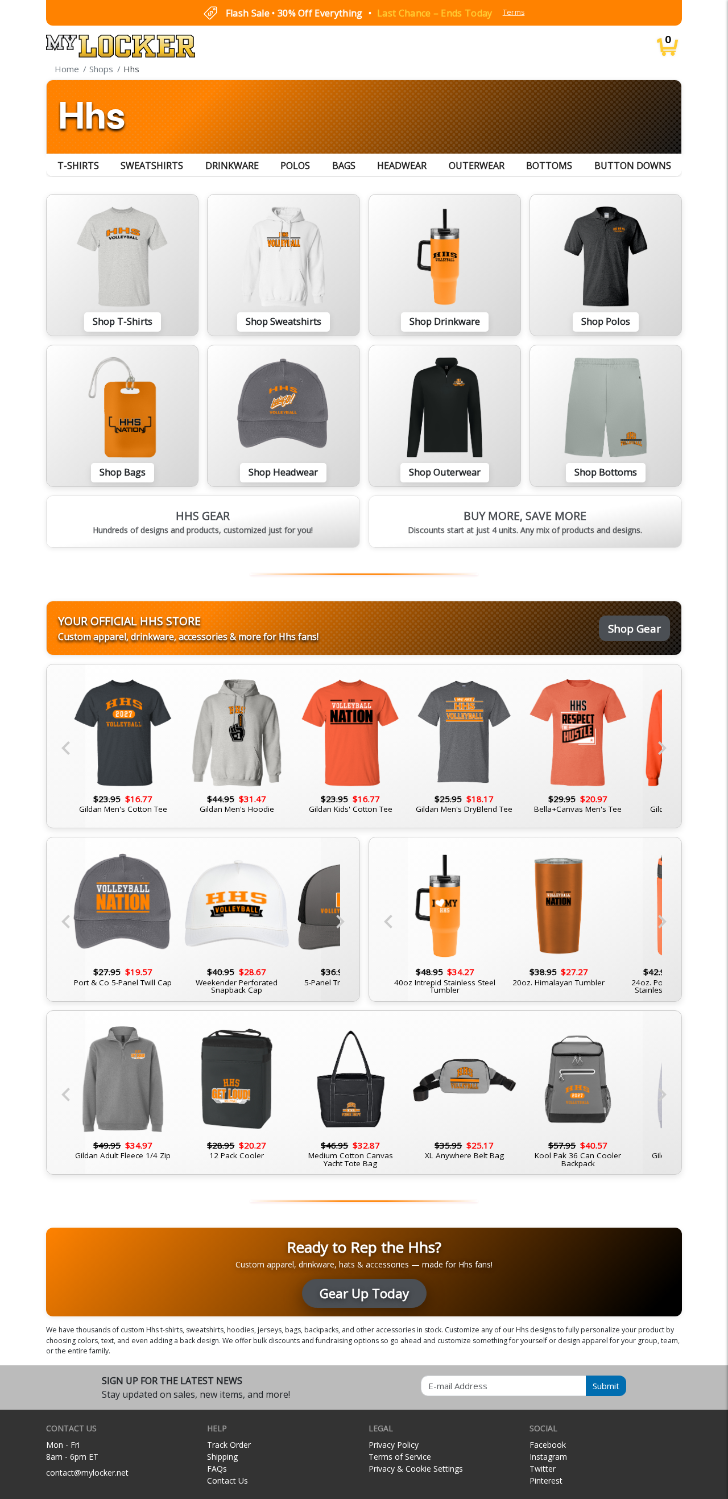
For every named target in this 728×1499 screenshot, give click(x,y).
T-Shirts (78, 165)
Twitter (543, 1468)
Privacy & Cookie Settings (416, 1468)
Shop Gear (634, 628)
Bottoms (549, 165)
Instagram (548, 1456)
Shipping (222, 1456)
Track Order (229, 1444)
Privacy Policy (394, 1444)
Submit (606, 1385)
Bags (343, 165)
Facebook (548, 1444)
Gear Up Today (364, 1293)
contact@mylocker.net (87, 1472)
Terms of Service (400, 1456)
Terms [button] (514, 12)
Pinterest (546, 1480)
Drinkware (232, 165)
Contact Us (227, 1480)
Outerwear (476, 165)
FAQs (217, 1468)
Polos (295, 165)
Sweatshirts (152, 165)
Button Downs (632, 165)
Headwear (402, 165)
